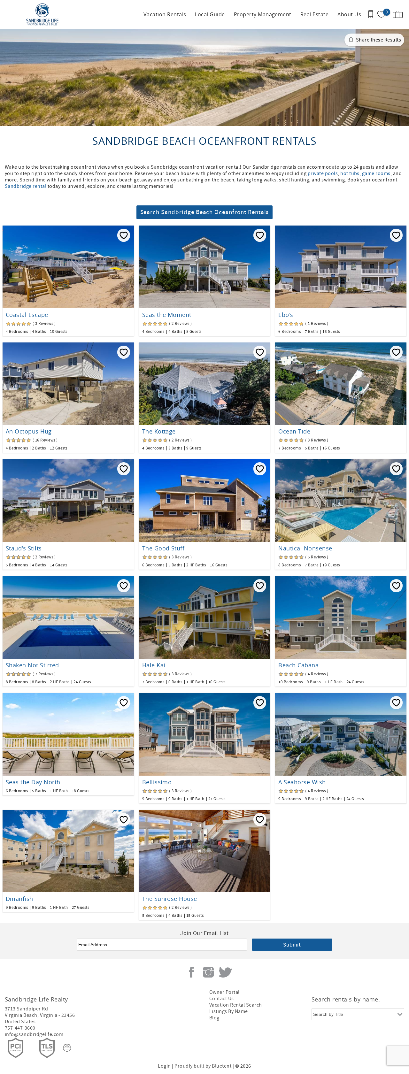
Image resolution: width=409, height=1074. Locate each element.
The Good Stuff (163, 548)
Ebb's (285, 314)
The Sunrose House (169, 898)
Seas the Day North (33, 782)
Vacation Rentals (164, 14)
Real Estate (314, 14)
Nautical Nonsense (305, 548)
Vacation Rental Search (235, 1005)
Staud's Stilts (24, 548)
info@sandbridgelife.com (34, 1034)
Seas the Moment (166, 314)
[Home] (43, 14)
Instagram (208, 972)
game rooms (376, 173)
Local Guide (210, 14)
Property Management (262, 14)
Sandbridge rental (25, 186)
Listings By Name (228, 1011)
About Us (349, 14)
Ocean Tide (294, 431)
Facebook (191, 972)
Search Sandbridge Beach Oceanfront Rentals (204, 212)
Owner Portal (224, 992)
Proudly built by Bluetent (202, 1066)
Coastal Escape (27, 314)
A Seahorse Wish (302, 782)
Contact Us (221, 998)
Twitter (225, 972)
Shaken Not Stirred (32, 665)
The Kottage (159, 431)
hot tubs (349, 173)
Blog (214, 1018)
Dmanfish (19, 898)
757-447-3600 (20, 1028)
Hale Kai (154, 665)
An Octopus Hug (29, 431)
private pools (323, 173)
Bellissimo (157, 782)
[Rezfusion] (67, 1048)
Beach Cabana (298, 665)
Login (164, 1066)
